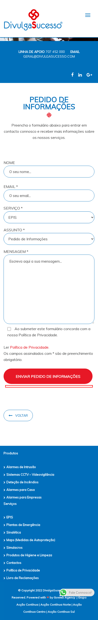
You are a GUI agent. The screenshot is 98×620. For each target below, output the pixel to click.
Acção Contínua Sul (61, 611)
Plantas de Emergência (23, 525)
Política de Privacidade (29, 347)
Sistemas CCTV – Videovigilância (30, 474)
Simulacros (14, 547)
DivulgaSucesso (54, 590)
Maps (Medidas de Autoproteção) (30, 540)
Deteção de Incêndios (22, 482)
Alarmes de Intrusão (21, 467)
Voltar (21, 415)
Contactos (13, 563)
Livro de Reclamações (22, 578)
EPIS (9, 517)
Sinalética (13, 532)
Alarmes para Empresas (24, 497)
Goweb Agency (64, 597)
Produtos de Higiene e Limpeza (29, 555)
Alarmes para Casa (20, 490)
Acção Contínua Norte (55, 604)
